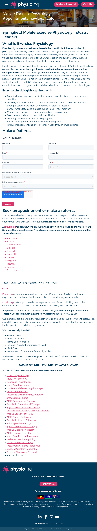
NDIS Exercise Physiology (20, 433)
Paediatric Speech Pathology (21, 420)
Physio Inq (10, 227)
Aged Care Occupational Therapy (23, 407)
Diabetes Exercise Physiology (22, 439)
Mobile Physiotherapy (18, 375)
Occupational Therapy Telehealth (24, 446)
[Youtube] (57, 517)
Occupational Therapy (18, 398)
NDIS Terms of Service (43, 529)
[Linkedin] (40, 517)
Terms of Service (33, 529)
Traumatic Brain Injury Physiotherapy (25, 395)
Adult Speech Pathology (19, 423)
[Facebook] (45, 517)
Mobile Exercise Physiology (21, 430)
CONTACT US (48, 484)
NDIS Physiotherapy (17, 379)
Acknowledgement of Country (70, 529)
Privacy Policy (23, 529)
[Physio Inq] (25, 4)
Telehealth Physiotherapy (20, 442)
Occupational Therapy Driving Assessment (28, 411)
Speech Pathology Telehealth (22, 449)
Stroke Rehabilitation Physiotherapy (25, 388)
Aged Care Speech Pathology (22, 426)
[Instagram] (51, 517)
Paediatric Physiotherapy (19, 382)
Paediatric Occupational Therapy (23, 404)
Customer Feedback (56, 529)
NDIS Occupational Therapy (21, 401)
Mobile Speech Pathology (20, 414)
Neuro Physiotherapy (17, 391)
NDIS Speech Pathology (19, 417)
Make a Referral (66, 4)
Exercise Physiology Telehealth (22, 452)
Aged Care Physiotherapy (20, 385)
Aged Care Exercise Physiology (22, 436)
